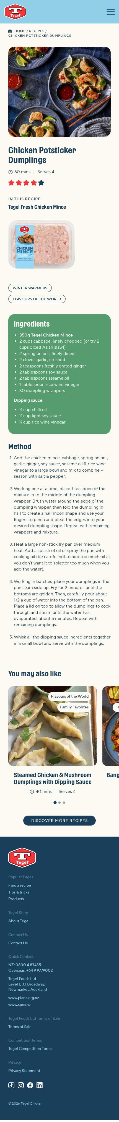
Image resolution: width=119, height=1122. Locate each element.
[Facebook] (30, 1086)
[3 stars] (26, 183)
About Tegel (19, 921)
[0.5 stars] (9, 183)
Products (16, 899)
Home (19, 31)
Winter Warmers (30, 288)
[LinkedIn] (40, 1086)
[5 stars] (41, 183)
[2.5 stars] (24, 183)
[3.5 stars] (32, 183)
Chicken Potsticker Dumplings (39, 36)
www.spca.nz (19, 1004)
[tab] (54, 802)
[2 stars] (19, 183)
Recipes (37, 31)
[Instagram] (21, 1086)
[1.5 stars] (17, 183)
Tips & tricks (18, 892)
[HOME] (10, 31)
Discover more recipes (59, 820)
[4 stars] (34, 183)
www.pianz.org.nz (23, 997)
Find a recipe (19, 885)
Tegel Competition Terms (30, 1048)
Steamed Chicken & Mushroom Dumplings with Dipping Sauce (53, 778)
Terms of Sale (20, 1026)
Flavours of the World (37, 299)
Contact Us (18, 943)
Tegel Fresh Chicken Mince (37, 207)
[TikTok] (11, 1086)
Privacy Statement (24, 1070)
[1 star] (11, 183)
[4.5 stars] (39, 183)
